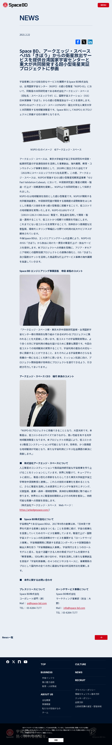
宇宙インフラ (48, 677)
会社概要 (46, 700)
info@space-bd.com (74, 608)
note (19, 661)
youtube (25, 661)
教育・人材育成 (49, 686)
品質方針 (79, 702)
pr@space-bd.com (37, 603)
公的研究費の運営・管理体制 (88, 706)
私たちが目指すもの (51, 708)
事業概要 (46, 704)
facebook (7, 661)
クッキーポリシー (83, 698)
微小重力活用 (48, 682)
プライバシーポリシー (29, 735)
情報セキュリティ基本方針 (87, 693)
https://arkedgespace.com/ (34, 510)
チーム (45, 712)
